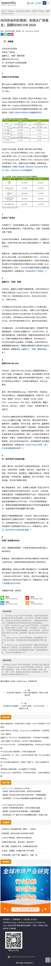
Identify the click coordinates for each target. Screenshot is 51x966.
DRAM (12, 681)
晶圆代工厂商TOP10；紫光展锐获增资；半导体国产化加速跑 (24, 737)
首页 (3, 11)
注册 (32, 3)
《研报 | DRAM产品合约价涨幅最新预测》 (25, 112)
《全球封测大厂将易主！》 (35, 271)
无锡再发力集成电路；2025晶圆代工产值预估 (18, 769)
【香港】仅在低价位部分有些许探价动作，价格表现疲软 (24, 795)
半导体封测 (32, 681)
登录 (39, 3)
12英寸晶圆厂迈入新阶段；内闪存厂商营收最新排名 (21, 741)
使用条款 (16, 919)
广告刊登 (26, 919)
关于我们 (6, 919)
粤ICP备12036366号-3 (24, 963)
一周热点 (10, 11)
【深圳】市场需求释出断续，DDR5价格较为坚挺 (21, 807)
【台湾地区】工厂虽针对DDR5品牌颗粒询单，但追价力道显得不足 (25, 815)
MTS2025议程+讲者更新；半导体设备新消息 (18, 751)
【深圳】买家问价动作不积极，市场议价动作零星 (21, 791)
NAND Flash (22, 681)
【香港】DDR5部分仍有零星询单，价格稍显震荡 (21, 811)
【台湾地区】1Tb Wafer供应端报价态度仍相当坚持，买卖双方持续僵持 (25, 798)
